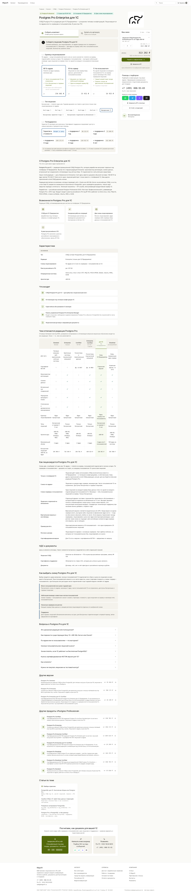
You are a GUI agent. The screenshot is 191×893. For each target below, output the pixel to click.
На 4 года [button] (82, 110)
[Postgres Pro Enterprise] (78, 690)
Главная (41, 9)
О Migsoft (132, 873)
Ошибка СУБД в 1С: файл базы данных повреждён (57, 800)
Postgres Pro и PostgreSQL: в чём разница (57, 814)
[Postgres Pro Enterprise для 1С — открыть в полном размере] (136, 20)
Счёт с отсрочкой (137, 108)
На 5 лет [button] (93, 110)
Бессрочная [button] (106, 110)
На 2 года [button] (47, 110)
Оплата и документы (108, 878)
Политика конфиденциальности (134, 890)
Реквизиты (132, 880)
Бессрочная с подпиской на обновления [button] (81, 115)
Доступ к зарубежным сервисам (112, 871)
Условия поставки (107, 875)
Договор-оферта (149, 890)
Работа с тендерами (108, 873)
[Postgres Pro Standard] (78, 682)
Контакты (132, 878)
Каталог (13, 3)
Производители (23, 3)
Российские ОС (79, 878)
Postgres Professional (65, 9)
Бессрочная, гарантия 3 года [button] (53, 115)
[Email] (146, 98)
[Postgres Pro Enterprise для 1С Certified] (78, 700)
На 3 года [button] (70, 110)
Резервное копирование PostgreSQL (56, 807)
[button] (54, 81)
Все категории (79, 871)
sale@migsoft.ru (42, 884)
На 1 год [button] (58, 110)
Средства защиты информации (84, 875)
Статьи (32, 3)
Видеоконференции (80, 880)
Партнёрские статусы (136, 875)
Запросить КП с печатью (137, 103)
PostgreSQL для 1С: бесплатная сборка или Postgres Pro (58, 792)
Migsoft (5, 3)
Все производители (80, 873)
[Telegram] (132, 98)
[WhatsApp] (125, 98)
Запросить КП (137, 64)
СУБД (54, 9)
